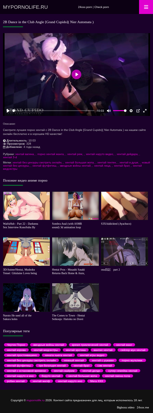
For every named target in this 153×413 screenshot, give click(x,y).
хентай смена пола (117, 375)
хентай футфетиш (19, 365)
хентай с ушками (103, 360)
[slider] (53, 111)
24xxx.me (143, 407)
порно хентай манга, (51, 154)
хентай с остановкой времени (26, 370)
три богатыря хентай (52, 365)
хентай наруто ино (70, 381)
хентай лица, (103, 165)
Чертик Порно (16, 344)
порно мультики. (132, 360)
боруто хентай (51, 375)
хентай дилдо (91, 370)
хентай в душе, (130, 162)
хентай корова (16, 350)
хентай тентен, (107, 162)
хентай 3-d (10, 157)
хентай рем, (75, 154)
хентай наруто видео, (100, 154)
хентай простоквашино (22, 355)
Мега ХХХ (96, 381)
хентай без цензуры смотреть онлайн (31, 360)
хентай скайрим (64, 370)
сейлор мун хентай (133, 350)
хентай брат (81, 365)
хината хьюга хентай (58, 355)
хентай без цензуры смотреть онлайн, (38, 162)
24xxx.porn (85, 7)
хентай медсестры (46, 350)
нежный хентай (74, 360)
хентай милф (41, 381)
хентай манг (124, 344)
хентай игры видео (92, 355)
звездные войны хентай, (76, 165)
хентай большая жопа (82, 375)
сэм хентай (104, 365)
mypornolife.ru (25, 7)
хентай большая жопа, (80, 162)
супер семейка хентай (122, 370)
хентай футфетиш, (45, 165)
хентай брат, (122, 165)
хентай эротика (76, 350)
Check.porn (101, 7)
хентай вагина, (25, 154)
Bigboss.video (125, 407)
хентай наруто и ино (20, 375)
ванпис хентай (103, 350)
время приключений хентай (90, 344)
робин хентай (16, 381)
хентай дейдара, (128, 154)
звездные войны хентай (48, 344)
